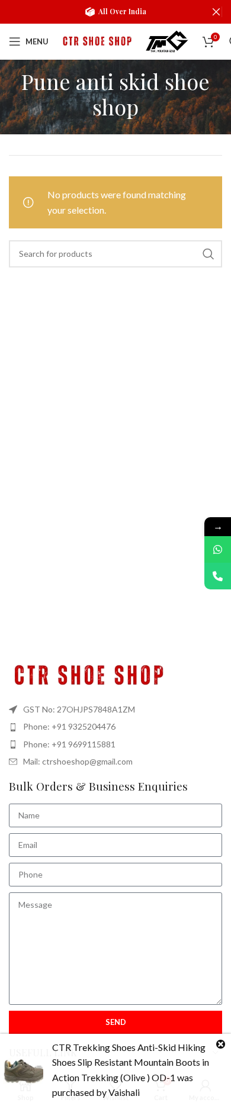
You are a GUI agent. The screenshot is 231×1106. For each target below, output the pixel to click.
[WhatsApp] (217, 549)
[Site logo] (95, 40)
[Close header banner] (216, 12)
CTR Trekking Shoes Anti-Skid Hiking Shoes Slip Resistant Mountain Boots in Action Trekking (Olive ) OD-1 (130, 1062)
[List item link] (115, 726)
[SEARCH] (208, 253)
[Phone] (217, 576)
